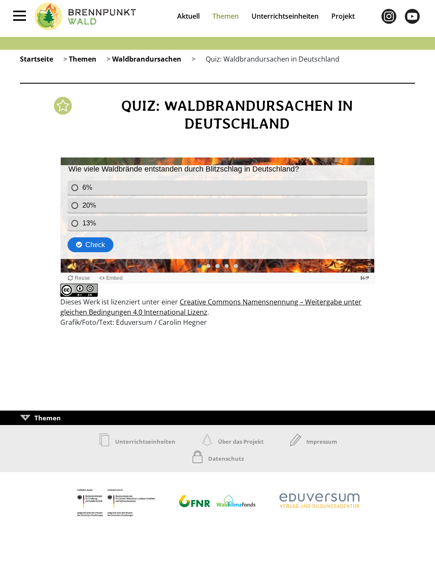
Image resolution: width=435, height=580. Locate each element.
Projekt (343, 16)
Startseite (36, 59)
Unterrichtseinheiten (285, 16)
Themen (225, 16)
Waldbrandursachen (146, 59)
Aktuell (188, 16)
